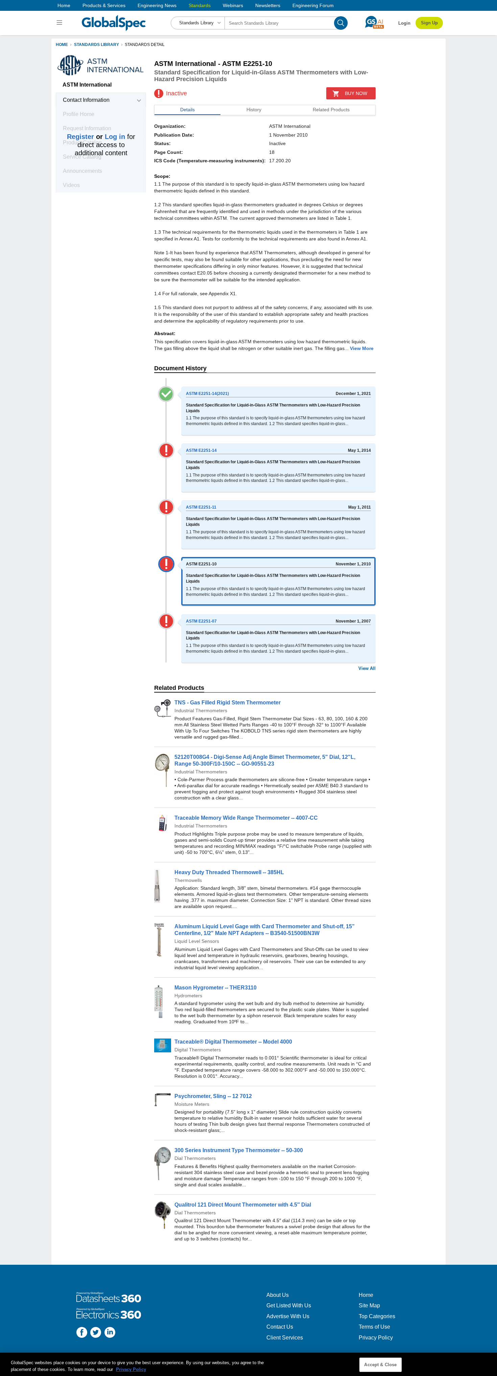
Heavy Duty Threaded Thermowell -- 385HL (229, 872)
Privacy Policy (376, 1337)
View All (367, 668)
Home (63, 5)
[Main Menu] (60, 23)
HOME (62, 44)
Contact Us (279, 1327)
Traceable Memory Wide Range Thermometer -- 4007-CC (246, 818)
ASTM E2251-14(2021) (207, 393)
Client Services (284, 1337)
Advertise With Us (287, 1316)
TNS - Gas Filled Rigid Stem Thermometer (227, 702)
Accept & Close (380, 1364)
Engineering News (157, 5)
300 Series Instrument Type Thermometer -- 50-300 (238, 1150)
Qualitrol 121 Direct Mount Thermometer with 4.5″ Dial (242, 1205)
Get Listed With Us (288, 1305)
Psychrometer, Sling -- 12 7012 (213, 1096)
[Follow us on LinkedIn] (109, 1333)
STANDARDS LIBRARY (96, 44)
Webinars (233, 5)
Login (404, 23)
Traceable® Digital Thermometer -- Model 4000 (233, 1042)
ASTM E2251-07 (201, 621)
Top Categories (377, 1316)
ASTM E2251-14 (201, 450)
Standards (200, 5)
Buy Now (356, 93)
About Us (277, 1295)
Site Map (369, 1305)
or (96, 136)
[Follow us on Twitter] (95, 1333)
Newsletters (267, 5)
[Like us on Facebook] (81, 1333)
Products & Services (103, 5)
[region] (248, 1364)
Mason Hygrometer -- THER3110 (215, 987)
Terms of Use (374, 1327)
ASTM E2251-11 (201, 507)
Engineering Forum (313, 5)
